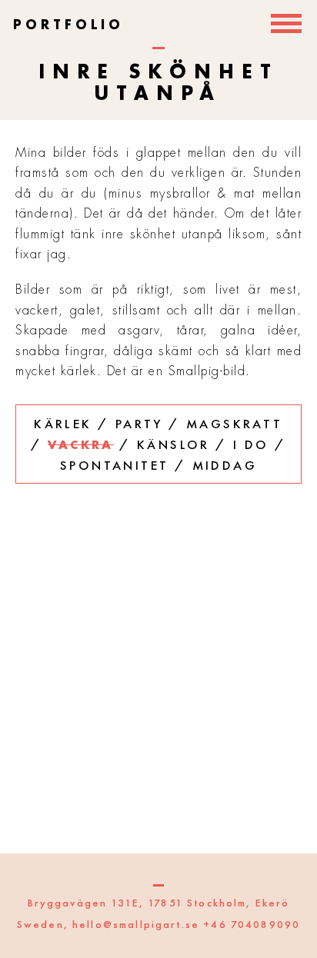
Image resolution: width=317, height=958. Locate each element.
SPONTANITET (114, 465)
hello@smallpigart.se (135, 924)
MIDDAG (224, 465)
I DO (251, 444)
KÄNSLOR (173, 444)
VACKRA (80, 445)
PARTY (139, 423)
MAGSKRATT (234, 423)
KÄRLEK (63, 423)
